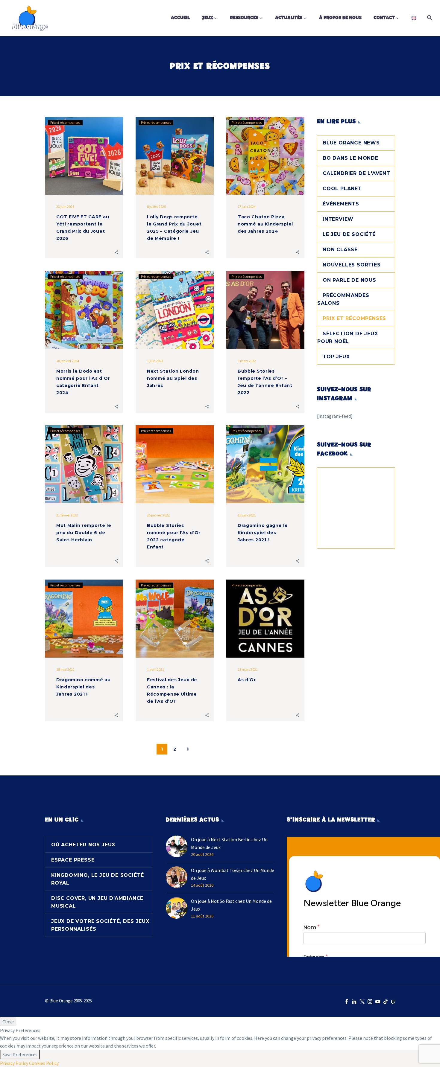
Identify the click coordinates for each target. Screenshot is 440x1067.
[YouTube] (377, 1001)
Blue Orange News (351, 143)
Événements (341, 204)
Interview (338, 219)
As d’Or (247, 679)
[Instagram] (370, 1001)
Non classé (340, 249)
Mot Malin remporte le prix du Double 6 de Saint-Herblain (83, 532)
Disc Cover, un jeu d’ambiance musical (97, 902)
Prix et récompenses (65, 122)
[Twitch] (393, 1001)
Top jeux (336, 356)
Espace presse (72, 860)
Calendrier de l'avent (356, 173)
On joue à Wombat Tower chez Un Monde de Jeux (232, 874)
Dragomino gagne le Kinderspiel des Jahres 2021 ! (263, 532)
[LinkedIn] (354, 1001)
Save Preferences (19, 1054)
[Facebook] (346, 1001)
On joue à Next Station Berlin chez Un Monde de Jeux (229, 843)
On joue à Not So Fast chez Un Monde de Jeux (231, 905)
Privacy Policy (14, 1063)
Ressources (244, 18)
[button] (116, 251)
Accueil (180, 18)
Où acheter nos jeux (83, 844)
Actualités (288, 18)
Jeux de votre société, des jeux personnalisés (100, 925)
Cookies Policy (44, 1063)
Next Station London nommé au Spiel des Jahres (173, 378)
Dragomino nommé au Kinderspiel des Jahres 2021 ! (83, 687)
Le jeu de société (349, 234)
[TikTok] (385, 1001)
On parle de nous (349, 280)
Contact (384, 18)
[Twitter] (362, 1001)
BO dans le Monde (350, 158)
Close (8, 1022)
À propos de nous (340, 18)
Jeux (207, 18)
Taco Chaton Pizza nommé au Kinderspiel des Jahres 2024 (265, 224)
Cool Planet (342, 188)
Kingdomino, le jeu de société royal (97, 879)
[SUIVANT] (187, 749)
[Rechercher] (428, 18)
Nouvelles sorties (352, 265)
